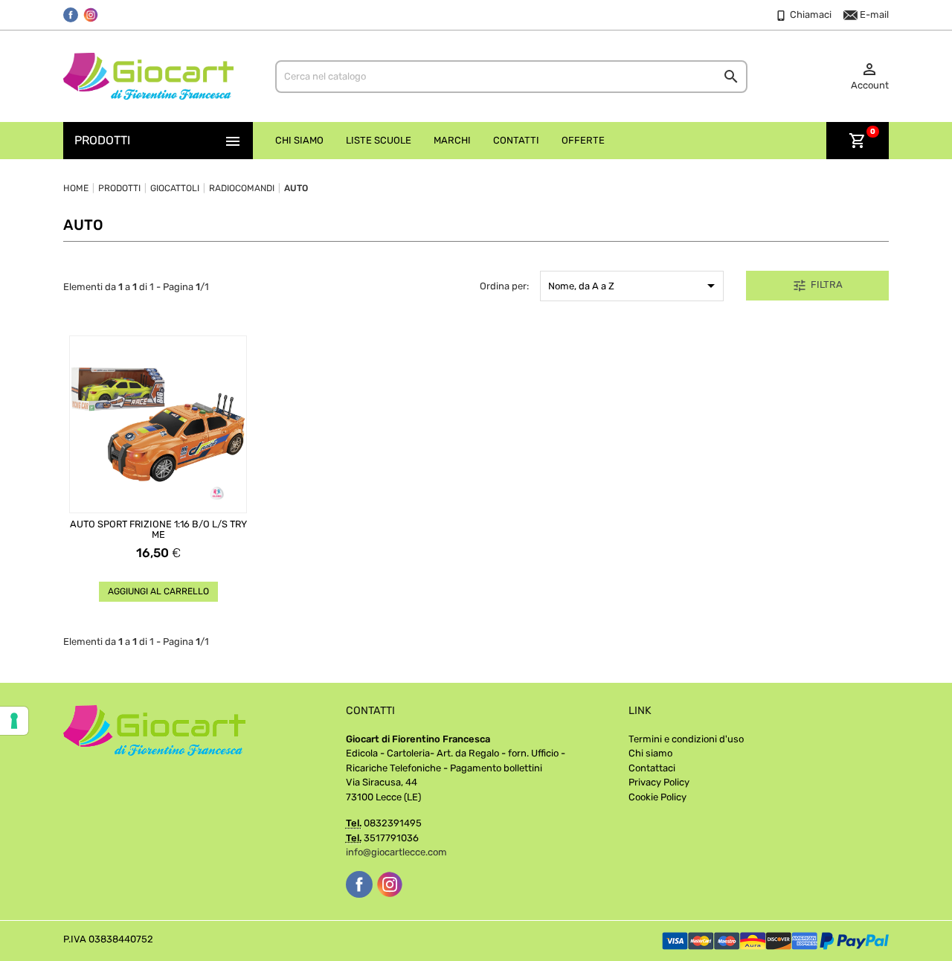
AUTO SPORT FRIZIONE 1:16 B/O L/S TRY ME (158, 529)
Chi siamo (650, 753)
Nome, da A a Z (634, 286)
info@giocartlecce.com (396, 852)
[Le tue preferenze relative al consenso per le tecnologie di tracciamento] (14, 721)
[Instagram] (90, 14)
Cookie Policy (657, 797)
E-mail (873, 14)
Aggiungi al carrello (158, 591)
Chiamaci (810, 14)
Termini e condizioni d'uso (686, 739)
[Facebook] (70, 14)
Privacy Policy (658, 782)
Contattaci (651, 768)
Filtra (817, 285)
